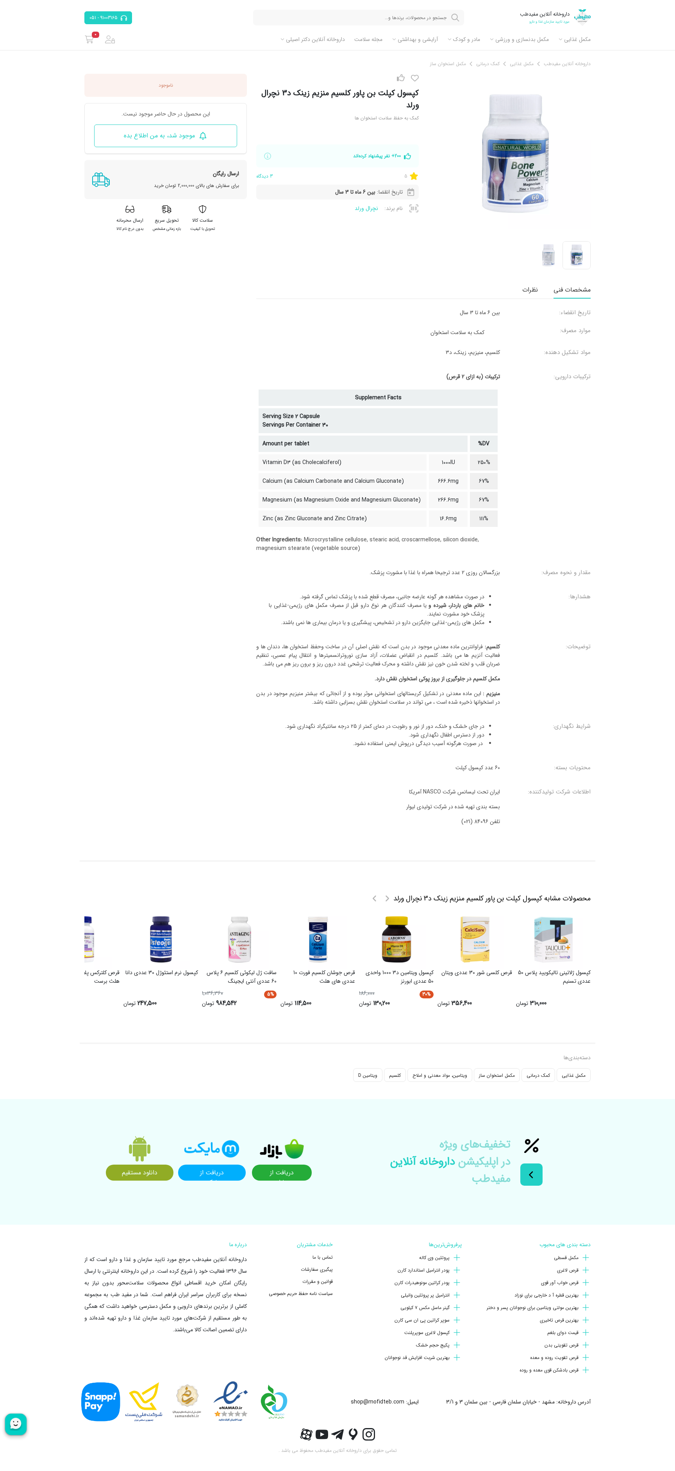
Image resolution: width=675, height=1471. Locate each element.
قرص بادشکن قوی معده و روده (549, 1370)
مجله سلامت (368, 39)
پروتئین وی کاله (434, 1257)
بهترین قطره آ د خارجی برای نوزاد (546, 1295)
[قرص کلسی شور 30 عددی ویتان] (475, 939)
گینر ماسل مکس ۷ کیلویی (425, 1307)
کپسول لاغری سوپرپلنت (427, 1332)
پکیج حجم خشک (433, 1345)
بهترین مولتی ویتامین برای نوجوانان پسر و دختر (533, 1307)
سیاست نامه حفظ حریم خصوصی (301, 1293)
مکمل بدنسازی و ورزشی (522, 39)
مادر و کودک (466, 39)
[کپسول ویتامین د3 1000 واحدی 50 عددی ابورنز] (396, 939)
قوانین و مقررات (317, 1281)
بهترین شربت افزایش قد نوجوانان (417, 1357)
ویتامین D (367, 1075)
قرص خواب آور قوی (560, 1282)
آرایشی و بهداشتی (418, 39)
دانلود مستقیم (139, 1173)
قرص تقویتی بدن (562, 1345)
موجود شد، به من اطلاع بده (159, 136)
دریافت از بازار (282, 1174)
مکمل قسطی (566, 1257)
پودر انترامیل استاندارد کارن (424, 1270)
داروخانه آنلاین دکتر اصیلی (315, 39)
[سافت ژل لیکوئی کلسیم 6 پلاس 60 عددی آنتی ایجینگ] (239, 939)
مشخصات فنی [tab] (572, 290)
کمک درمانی (538, 1075)
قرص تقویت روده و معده (554, 1357)
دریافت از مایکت (212, 1174)
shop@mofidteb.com (377, 1402)
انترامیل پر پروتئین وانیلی (425, 1295)
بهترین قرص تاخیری (559, 1320)
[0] (89, 39)
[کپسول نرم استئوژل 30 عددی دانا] (161, 939)
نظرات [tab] (530, 290)
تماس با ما (322, 1257)
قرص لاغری (568, 1270)
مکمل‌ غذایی (577, 39)
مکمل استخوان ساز (497, 1075)
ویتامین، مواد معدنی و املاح (439, 1075)
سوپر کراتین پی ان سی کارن (422, 1320)
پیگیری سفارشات (317, 1269)
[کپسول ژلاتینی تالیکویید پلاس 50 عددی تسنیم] (553, 939)
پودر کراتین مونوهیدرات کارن (422, 1282)
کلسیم (395, 1075)
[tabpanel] (423, 570)
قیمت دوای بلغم (563, 1332)
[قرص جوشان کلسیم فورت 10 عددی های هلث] (318, 939)
